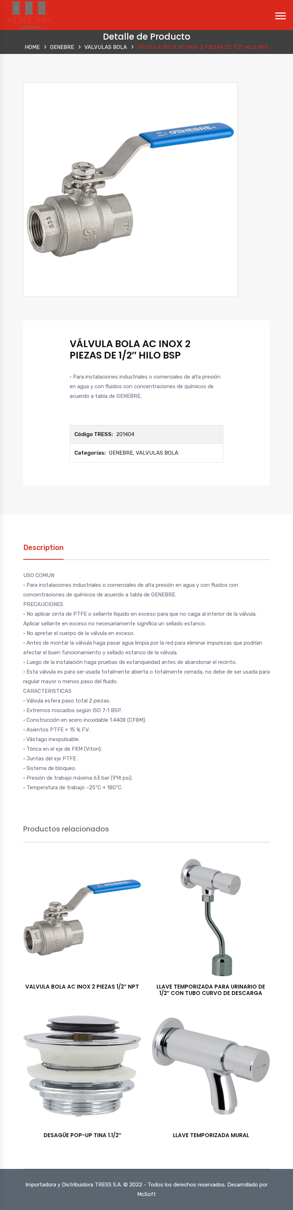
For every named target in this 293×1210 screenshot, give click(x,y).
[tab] (43, 551)
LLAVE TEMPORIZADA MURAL (211, 1135)
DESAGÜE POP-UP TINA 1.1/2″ (82, 1135)
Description (43, 547)
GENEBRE (62, 47)
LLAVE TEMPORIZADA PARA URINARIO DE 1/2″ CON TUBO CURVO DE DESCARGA (211, 990)
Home (32, 47)
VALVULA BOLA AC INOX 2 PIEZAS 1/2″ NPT (82, 986)
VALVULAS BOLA (105, 47)
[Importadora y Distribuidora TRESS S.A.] (28, 14)
